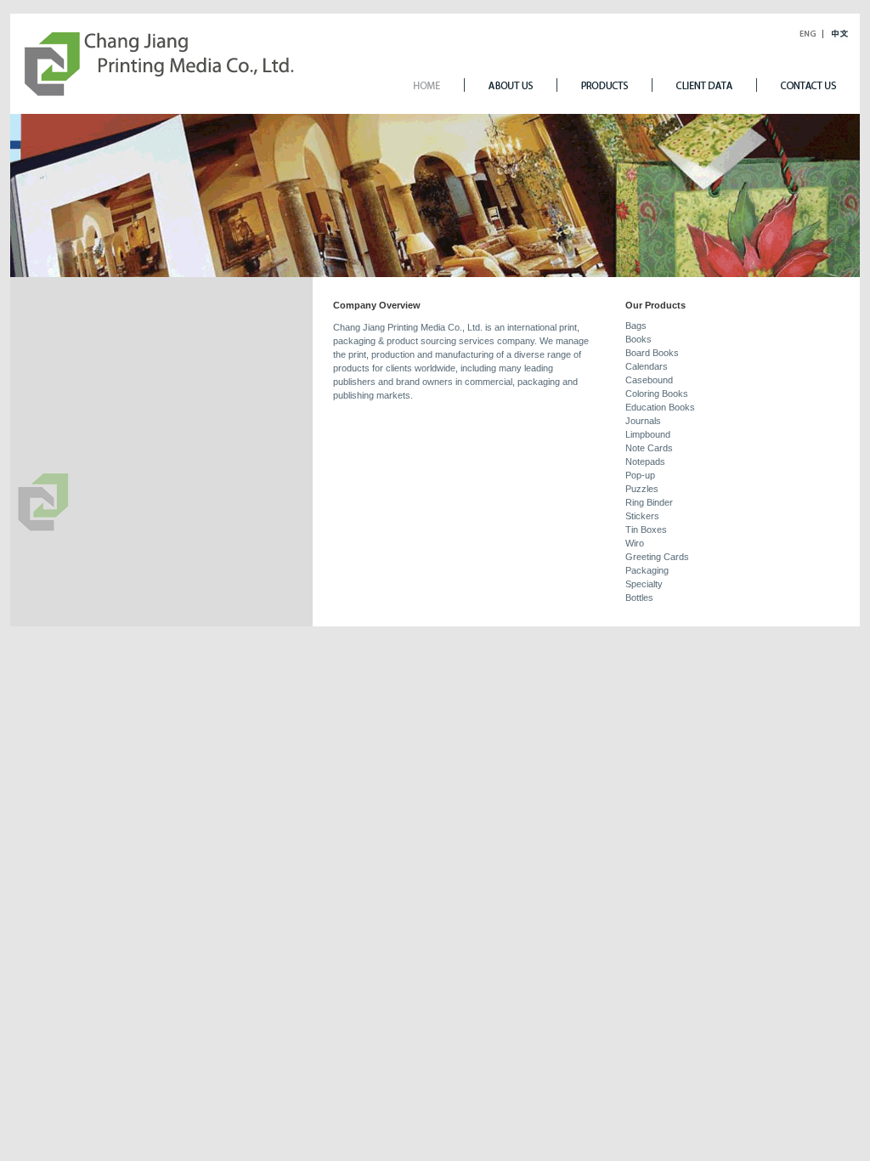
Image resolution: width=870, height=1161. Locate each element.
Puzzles (641, 489)
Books (638, 339)
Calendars (646, 366)
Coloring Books (656, 393)
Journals (643, 421)
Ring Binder (649, 502)
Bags (636, 325)
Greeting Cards (657, 557)
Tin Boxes (646, 529)
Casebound (649, 380)
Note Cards (649, 448)
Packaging (647, 570)
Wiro (634, 543)
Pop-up (640, 475)
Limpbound (647, 434)
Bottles (639, 597)
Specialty (644, 584)
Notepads (645, 461)
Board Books (652, 353)
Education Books (660, 407)
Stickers (642, 516)
